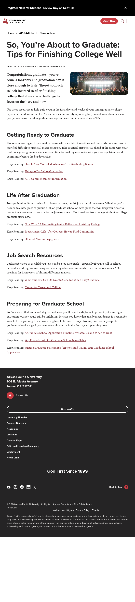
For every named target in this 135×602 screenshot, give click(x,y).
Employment (13, 452)
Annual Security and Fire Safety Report (73, 504)
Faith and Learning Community (23, 446)
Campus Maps (14, 440)
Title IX (95, 510)
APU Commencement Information (46, 179)
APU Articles (26, 33)
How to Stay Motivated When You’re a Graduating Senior (59, 164)
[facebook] (22, 487)
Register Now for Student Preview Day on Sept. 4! (40, 8)
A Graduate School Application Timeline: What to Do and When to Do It (68, 333)
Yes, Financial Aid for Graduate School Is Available (55, 340)
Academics (12, 429)
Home (10, 33)
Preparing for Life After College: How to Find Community (59, 231)
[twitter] (35, 487)
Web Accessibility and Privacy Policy (71, 510)
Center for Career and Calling (43, 287)
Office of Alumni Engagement (42, 239)
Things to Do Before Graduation (44, 171)
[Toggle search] (122, 21)
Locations (12, 434)
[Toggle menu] (130, 21)
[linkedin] (28, 487)
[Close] (125, 8)
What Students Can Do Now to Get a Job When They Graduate (62, 280)
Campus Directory (16, 423)
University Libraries (17, 417)
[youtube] (9, 487)
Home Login (13, 457)
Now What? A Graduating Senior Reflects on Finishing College (62, 224)
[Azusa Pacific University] (14, 21)
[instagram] (15, 487)
